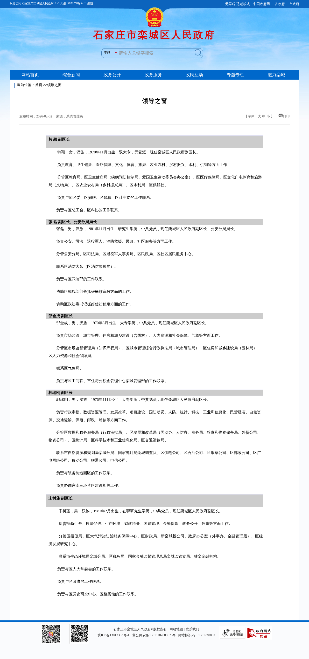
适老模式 (243, 4)
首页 (38, 85)
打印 (286, 116)
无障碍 (230, 4)
